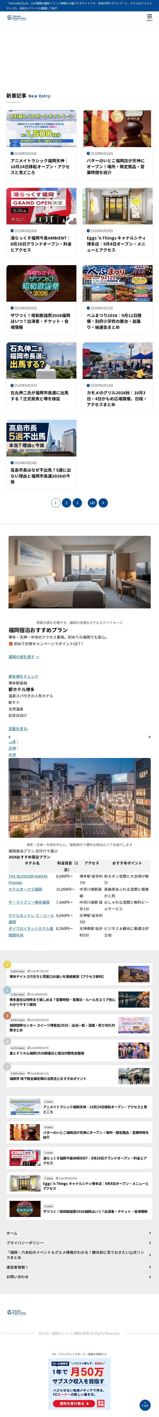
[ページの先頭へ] (145, 1405)
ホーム (11, 1233)
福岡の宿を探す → (23, 656)
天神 (12, 748)
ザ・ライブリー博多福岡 (28, 902)
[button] (9, 737)
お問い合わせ (17, 1276)
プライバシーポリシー (25, 1242)
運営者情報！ (17, 1267)
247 (92, 503)
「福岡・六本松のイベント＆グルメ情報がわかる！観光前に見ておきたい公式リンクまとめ (75, 1255)
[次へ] (103, 503)
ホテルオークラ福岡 (25, 889)
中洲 (12, 754)
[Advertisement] (79, 61)
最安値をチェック (23, 676)
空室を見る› (18, 728)
